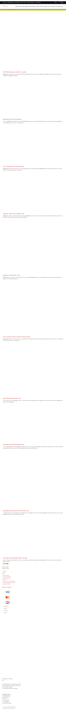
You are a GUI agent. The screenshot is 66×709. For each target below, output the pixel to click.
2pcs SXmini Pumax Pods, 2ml (12, 398)
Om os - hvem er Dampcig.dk (29, 2)
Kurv (4, 573)
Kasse (4, 572)
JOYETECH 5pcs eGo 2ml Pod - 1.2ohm (14, 72)
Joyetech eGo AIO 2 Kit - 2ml (11, 275)
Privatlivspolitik (16, 2)
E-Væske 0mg (45, 6)
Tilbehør (16, 6)
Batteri (23, 6)
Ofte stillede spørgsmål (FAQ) (9, 582)
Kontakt (21, 2)
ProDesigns (13, 708)
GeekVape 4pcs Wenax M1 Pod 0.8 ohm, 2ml (16, 510)
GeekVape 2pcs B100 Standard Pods (13, 444)
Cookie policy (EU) (7, 578)
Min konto (4, 2)
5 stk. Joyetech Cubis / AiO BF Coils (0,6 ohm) (16, 336)
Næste (7, 563)
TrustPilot (45, 2)
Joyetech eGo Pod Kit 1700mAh (12, 119)
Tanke (62, 6)
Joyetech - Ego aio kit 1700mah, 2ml (13, 213)
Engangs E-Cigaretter (32, 6)
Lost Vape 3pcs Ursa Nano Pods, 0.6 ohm (15, 558)
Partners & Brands (6, 584)
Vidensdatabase (38, 2)
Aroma (20, 6)
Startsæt (37, 6)
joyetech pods (16, 9)
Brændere (26, 6)
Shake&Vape (58, 6)
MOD (48, 6)
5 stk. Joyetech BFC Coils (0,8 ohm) (13, 166)
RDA (50, 6)
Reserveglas (54, 6)
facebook (44, 2)
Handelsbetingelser (10, 2)
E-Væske (41, 6)
